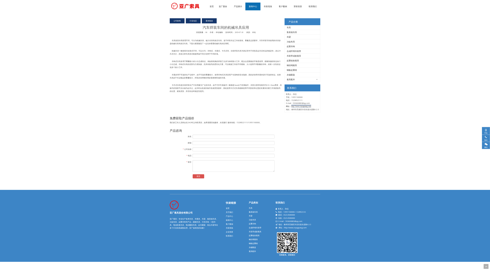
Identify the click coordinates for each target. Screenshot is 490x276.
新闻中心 (229, 220)
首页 (227, 208)
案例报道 (209, 21)
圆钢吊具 (196, 222)
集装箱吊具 (292, 32)
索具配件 (291, 79)
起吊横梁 (201, 225)
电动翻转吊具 (191, 225)
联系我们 (229, 236)
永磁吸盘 (291, 74)
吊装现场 (229, 228)
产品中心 (229, 216)
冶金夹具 (291, 41)
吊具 (173, 40)
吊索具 (197, 219)
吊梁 (289, 37)
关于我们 (229, 212)
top (486, 266)
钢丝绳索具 (292, 65)
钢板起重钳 (292, 70)
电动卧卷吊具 (178, 225)
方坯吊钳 (205, 222)
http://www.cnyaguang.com (295, 227)
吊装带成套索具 (294, 55)
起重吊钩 (291, 46)
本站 (254, 32)
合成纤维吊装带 (294, 51)
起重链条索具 (293, 60)
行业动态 (193, 21)
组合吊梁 (210, 225)
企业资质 (229, 232)
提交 (198, 176)
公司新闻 (177, 21)
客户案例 (229, 224)
